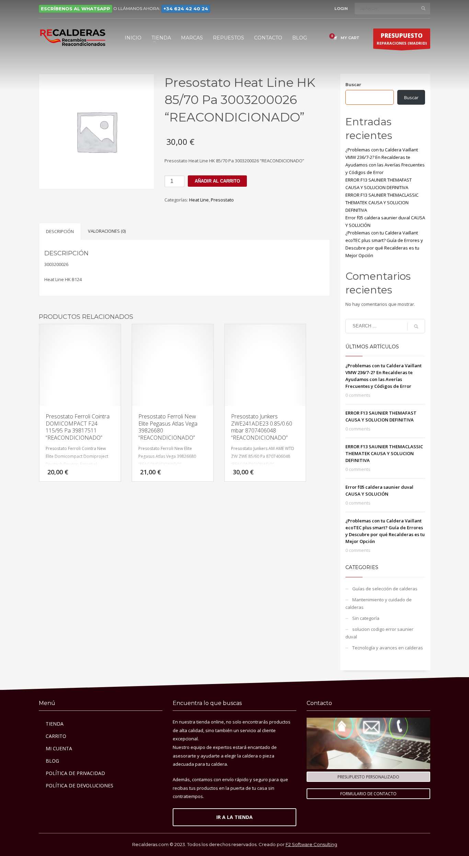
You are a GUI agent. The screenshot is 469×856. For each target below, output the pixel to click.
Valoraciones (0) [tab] (107, 231)
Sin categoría (365, 618)
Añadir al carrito (217, 181)
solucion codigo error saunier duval (379, 633)
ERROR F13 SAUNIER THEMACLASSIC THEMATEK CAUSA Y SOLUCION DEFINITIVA (382, 202)
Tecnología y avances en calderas (387, 648)
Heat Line (199, 200)
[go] (423, 8)
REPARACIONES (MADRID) (402, 39)
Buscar (353, 84)
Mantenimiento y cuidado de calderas (378, 603)
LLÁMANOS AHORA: (163, 8)
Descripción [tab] (60, 231)
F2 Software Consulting (311, 844)
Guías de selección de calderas (384, 589)
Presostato (222, 200)
